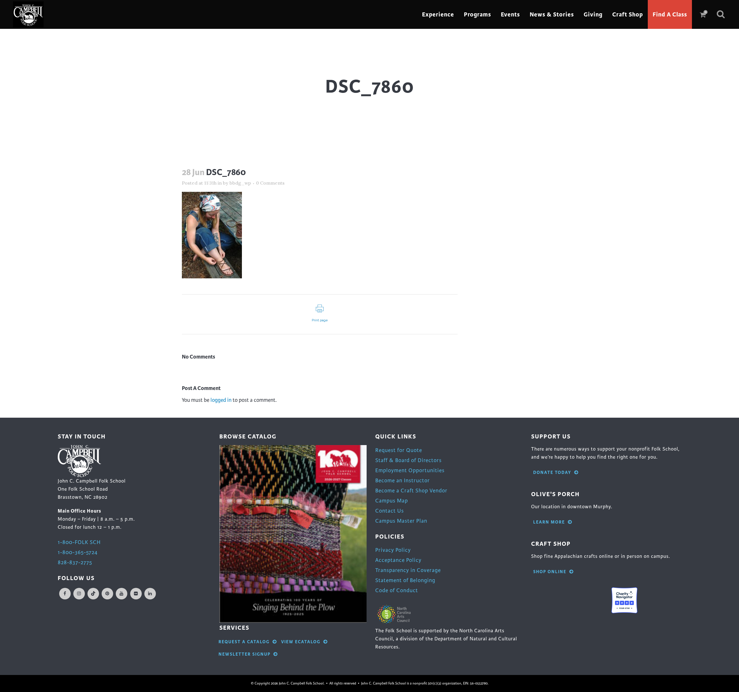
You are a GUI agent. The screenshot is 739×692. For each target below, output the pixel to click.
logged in (221, 400)
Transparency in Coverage (408, 570)
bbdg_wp (240, 183)
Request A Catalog (244, 642)
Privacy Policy (393, 550)
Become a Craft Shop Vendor (411, 490)
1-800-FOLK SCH (79, 542)
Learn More (549, 522)
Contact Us (389, 510)
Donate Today (552, 472)
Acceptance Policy (398, 560)
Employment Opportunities (410, 470)
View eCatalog (300, 642)
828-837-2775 (75, 562)
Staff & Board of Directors (408, 460)
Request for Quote (398, 450)
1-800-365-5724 (78, 552)
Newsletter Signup (244, 654)
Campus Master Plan (401, 520)
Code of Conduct (396, 590)
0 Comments (270, 183)
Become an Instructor (402, 480)
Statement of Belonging (405, 580)
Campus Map (391, 500)
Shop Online (549, 572)
